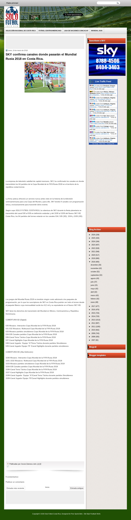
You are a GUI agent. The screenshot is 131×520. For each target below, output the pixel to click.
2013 (93, 320)
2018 (93, 262)
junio (93, 285)
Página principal (12, 3)
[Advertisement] (52, 42)
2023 (93, 245)
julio (92, 282)
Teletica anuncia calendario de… (100, 117)
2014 (93, 316)
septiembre (95, 275)
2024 (93, 241)
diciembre (94, 265)
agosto (93, 278)
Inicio (47, 487)
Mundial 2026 (96, 31)
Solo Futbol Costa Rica (97, 123)
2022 (93, 248)
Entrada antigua (76, 488)
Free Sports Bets (77, 514)
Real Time (102, 143)
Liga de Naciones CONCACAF (76, 31)
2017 (93, 306)
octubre (94, 272)
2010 (93, 330)
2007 (93, 340)
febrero (93, 299)
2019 (93, 258)
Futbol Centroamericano (50, 31)
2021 (93, 252)
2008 (93, 337)
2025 (93, 238)
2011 (93, 327)
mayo (93, 289)
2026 (93, 235)
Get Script (95, 143)
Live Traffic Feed (103, 81)
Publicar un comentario (15, 482)
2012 (93, 323)
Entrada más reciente (15, 488)
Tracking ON (110, 143)
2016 (93, 310)
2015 (93, 313)
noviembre (95, 268)
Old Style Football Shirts (92, 514)
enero (93, 302)
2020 (93, 255)
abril (92, 292)
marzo (93, 295)
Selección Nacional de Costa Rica (21, 31)
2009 (93, 333)
